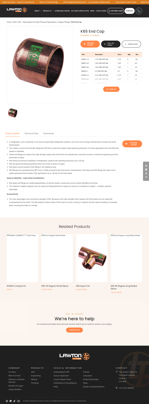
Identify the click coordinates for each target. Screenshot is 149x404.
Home (9, 22)
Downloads (133, 44)
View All (112, 89)
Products (47, 11)
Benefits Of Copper (16, 385)
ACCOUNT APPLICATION (80, 11)
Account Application (61, 375)
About (37, 11)
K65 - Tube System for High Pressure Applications (37, 22)
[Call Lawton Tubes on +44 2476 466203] (139, 11)
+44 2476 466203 (126, 388)
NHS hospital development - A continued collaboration (86, 2)
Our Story (12, 372)
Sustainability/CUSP (61, 372)
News (92, 11)
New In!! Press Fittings (48, 2)
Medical (34, 379)
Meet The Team (15, 375)
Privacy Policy (70, 401)
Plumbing (35, 383)
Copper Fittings (64, 22)
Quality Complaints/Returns (93, 386)
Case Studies (101, 11)
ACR (15, 22)
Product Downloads (90, 379)
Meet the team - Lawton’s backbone (18, 2)
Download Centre (62, 11)
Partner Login (116, 11)
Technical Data (31, 133)
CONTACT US (74, 330)
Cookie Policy (81, 401)
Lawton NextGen (15, 389)
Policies (86, 372)
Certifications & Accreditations (65, 383)
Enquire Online (90, 44)
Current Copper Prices (62, 379)
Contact (129, 11)
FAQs (56, 386)
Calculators (87, 375)
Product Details (12, 133)
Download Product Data (126, 2)
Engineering (36, 375)
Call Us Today (110, 44)
